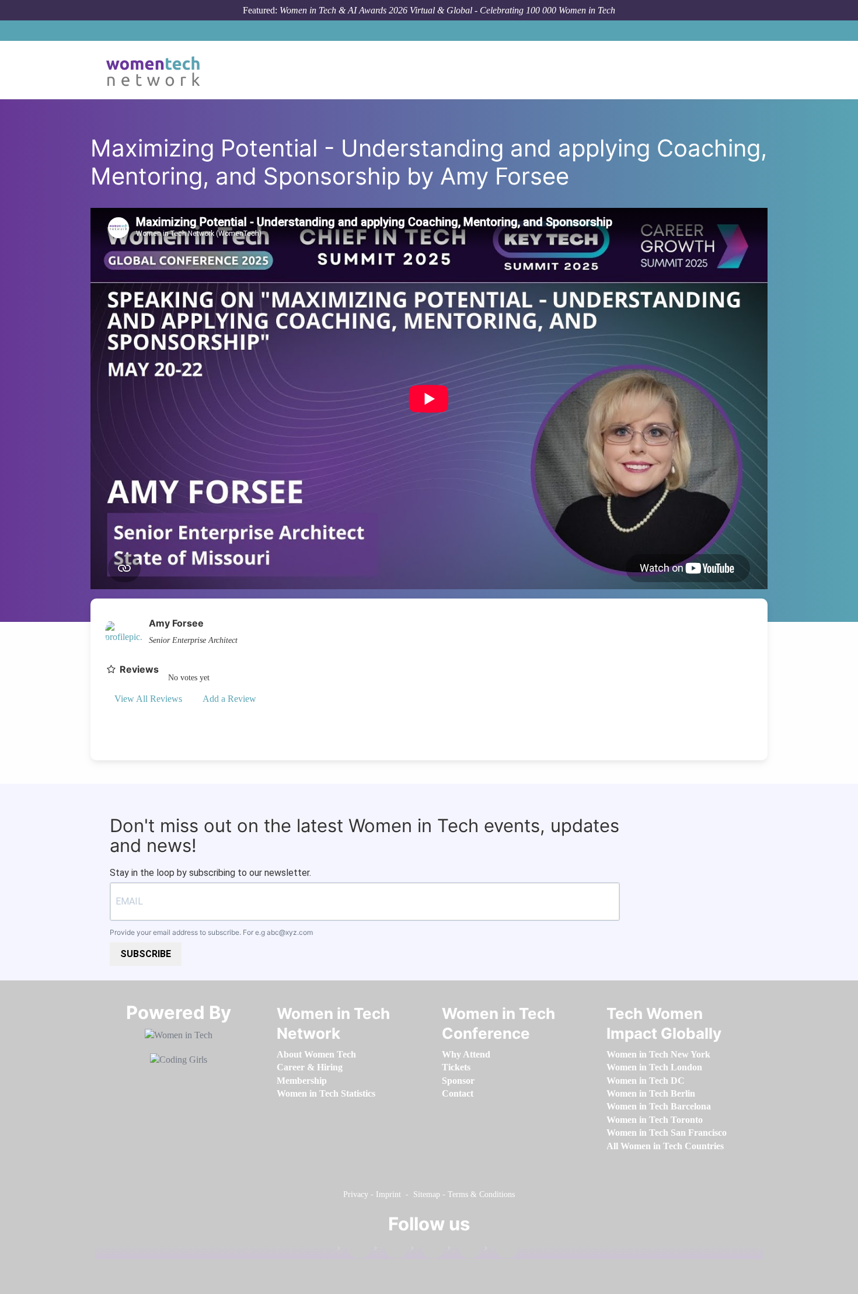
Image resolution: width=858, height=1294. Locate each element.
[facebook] (353, 1250)
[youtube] (500, 1250)
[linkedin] (390, 1250)
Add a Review (228, 699)
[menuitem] (316, 1054)
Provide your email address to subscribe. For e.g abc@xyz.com (211, 932)
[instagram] (427, 1250)
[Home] (157, 70)
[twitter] (464, 1250)
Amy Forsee (176, 623)
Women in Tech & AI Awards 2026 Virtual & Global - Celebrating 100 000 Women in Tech (447, 10)
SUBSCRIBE (145, 953)
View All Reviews (148, 699)
